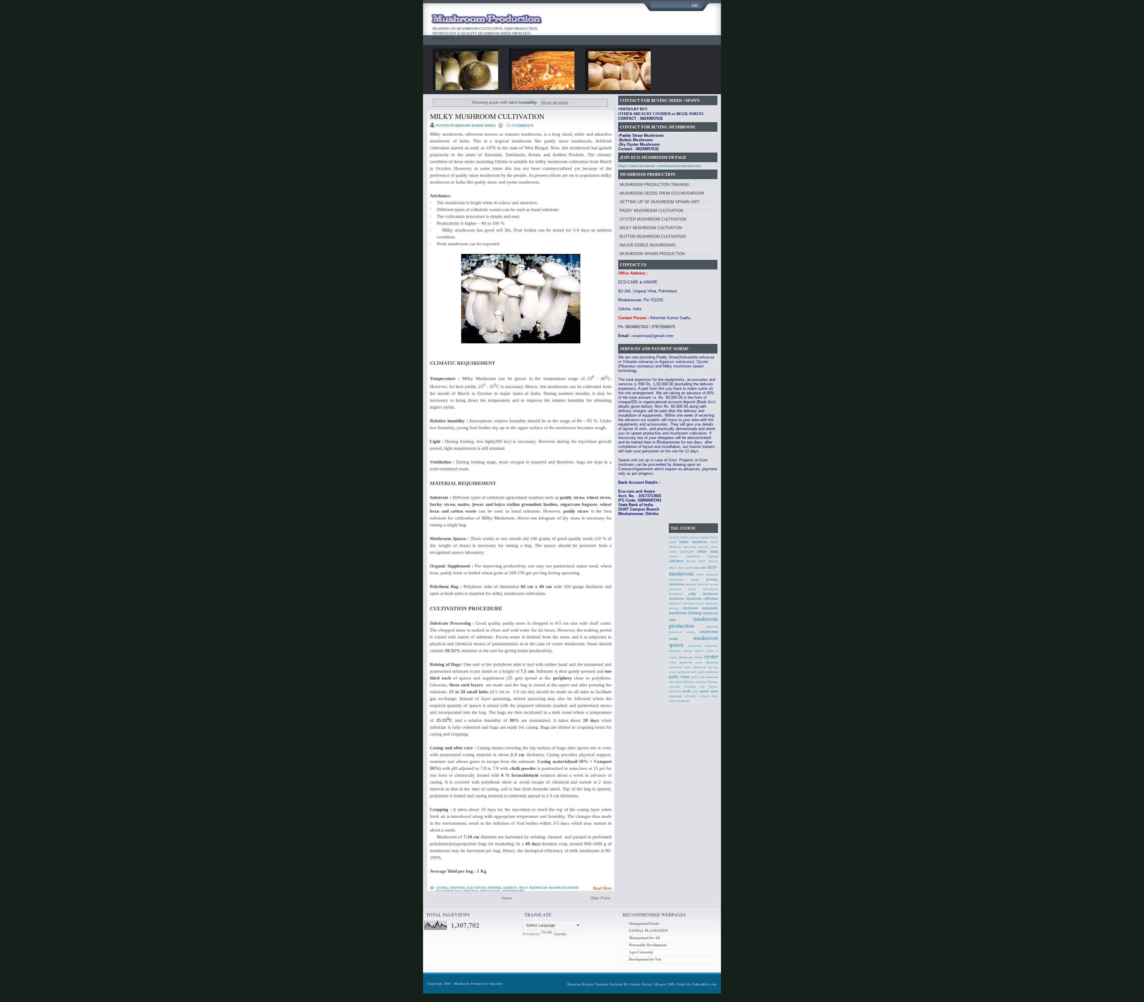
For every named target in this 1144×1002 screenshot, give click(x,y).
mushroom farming (685, 612)
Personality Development (648, 944)
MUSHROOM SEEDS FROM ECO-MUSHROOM (662, 193)
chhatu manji (707, 551)
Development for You (645, 959)
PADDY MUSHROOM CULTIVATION (651, 210)
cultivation (476, 887)
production (490, 891)
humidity (510, 887)
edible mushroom (707, 574)
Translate (560, 933)
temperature (513, 891)
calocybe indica (708, 547)
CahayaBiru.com (704, 984)
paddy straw (679, 676)
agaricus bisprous (699, 537)
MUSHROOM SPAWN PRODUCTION (652, 254)
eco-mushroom (693, 570)
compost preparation (684, 556)
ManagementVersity (644, 923)
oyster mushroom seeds (683, 672)
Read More (602, 888)
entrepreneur (676, 579)
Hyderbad (702, 584)
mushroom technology (703, 646)
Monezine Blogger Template (588, 984)
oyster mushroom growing (701, 667)
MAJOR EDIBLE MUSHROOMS (648, 245)
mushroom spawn (563, 887)
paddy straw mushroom (704, 677)
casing (441, 887)
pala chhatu (676, 682)
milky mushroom (533, 887)
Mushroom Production (486, 19)
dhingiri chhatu (696, 561)
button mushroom (693, 541)
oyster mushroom (680, 662)
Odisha (698, 657)
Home (507, 898)
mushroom (676, 598)
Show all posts (554, 102)
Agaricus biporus (679, 537)
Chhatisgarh (687, 551)
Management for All (644, 937)
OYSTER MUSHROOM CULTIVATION (653, 219)
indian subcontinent (703, 589)
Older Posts (600, 898)
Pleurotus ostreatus (694, 682)
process (470, 891)
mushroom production (693, 622)
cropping (457, 887)
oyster (711, 656)
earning (689, 568)
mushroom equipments (700, 607)
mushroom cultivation (702, 598)
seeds (695, 691)
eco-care (700, 567)
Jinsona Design (640, 984)
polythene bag (448, 891)
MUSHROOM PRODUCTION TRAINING (654, 184)
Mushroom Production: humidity (478, 983)
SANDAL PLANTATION (648, 930)
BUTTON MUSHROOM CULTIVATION (653, 236)
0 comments (522, 125)
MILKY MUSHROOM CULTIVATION (487, 116)
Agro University (641, 952)
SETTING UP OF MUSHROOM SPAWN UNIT (660, 202)
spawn (704, 690)
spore (714, 690)
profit (687, 690)
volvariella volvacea (696, 696)
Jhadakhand (676, 594)
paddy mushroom (708, 672)
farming (494, 887)
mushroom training (680, 651)
